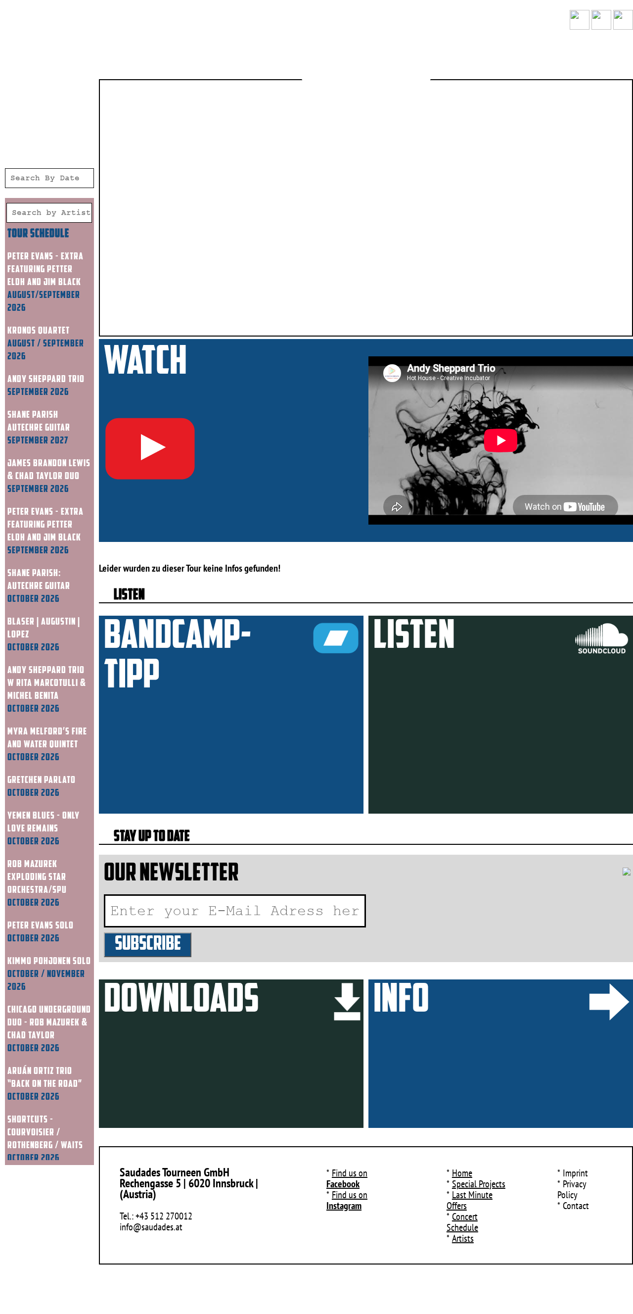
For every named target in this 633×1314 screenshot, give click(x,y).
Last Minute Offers (470, 1200)
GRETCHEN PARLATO (41, 780)
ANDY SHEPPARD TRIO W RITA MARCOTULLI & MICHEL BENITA (46, 683)
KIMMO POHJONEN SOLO (49, 962)
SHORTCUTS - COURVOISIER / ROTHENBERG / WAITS (45, 1133)
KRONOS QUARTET (38, 331)
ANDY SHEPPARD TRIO (46, 380)
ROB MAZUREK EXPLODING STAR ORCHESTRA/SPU (37, 877)
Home (462, 1173)
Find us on (346, 1178)
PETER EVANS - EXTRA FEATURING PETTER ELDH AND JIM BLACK (45, 270)
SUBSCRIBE (148, 945)
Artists (463, 1238)
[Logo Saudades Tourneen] (366, 59)
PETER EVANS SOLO (40, 926)
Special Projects (478, 1183)
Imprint (575, 1173)
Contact (576, 1205)
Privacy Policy (571, 1189)
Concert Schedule (462, 1222)
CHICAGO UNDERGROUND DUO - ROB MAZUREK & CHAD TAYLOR (49, 1023)
